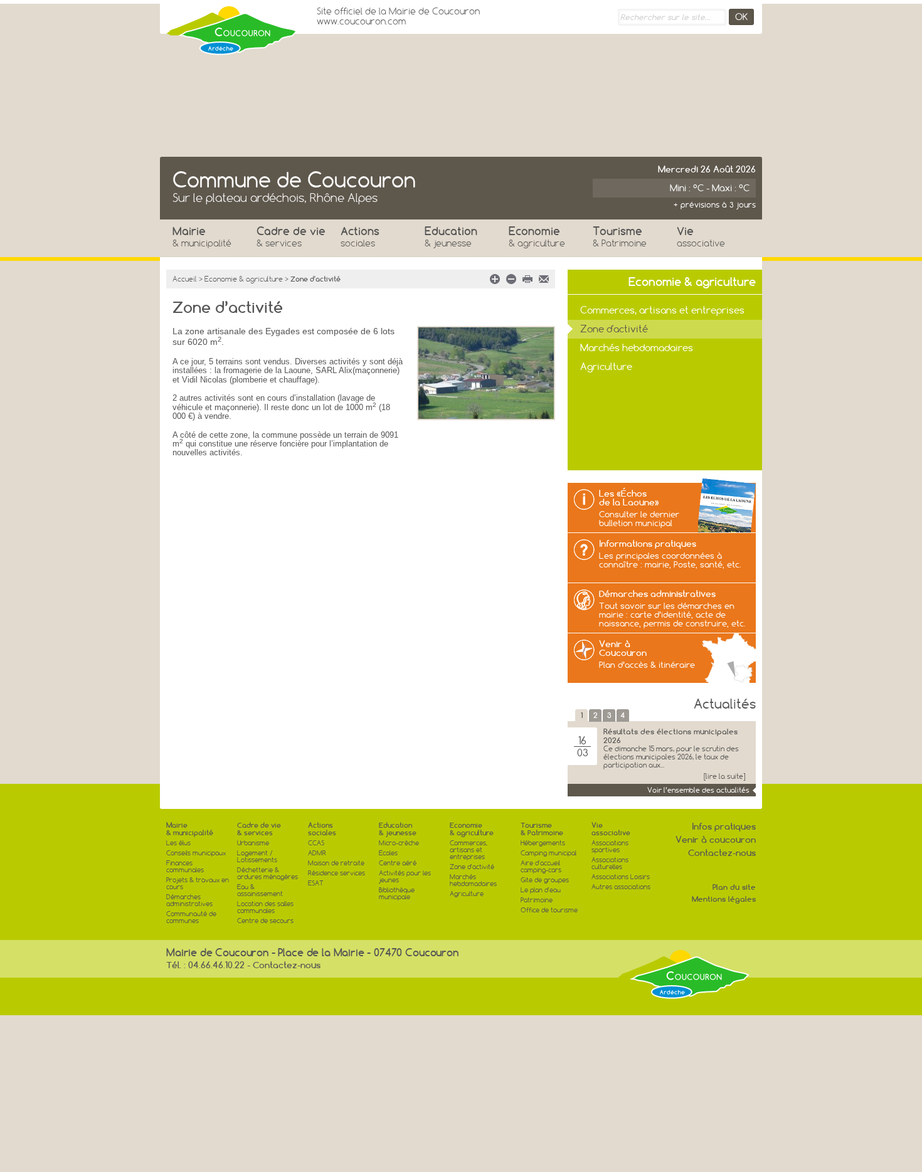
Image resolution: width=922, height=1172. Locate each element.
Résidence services (336, 873)
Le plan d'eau (541, 890)
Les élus (178, 843)
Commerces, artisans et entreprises (662, 310)
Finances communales (185, 866)
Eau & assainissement (260, 890)
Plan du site (734, 887)
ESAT (316, 883)
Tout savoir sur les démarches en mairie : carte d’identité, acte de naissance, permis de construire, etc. (672, 614)
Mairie (201, 236)
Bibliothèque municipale (397, 893)
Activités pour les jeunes (405, 876)
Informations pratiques (647, 543)
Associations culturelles (609, 863)
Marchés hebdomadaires (636, 348)
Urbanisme (253, 843)
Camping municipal (548, 853)
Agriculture (606, 366)
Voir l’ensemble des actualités (698, 790)
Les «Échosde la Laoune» (629, 498)
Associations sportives (609, 846)
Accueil (184, 279)
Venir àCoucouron (623, 648)
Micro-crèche (399, 843)
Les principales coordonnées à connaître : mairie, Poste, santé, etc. (670, 560)
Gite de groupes (545, 880)
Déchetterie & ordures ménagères (267, 873)
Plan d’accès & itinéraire (647, 665)
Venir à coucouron (716, 839)
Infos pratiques (724, 826)
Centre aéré (397, 863)
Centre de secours (265, 921)
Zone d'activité (614, 329)
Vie (701, 236)
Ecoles (388, 853)
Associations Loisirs (620, 877)
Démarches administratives (657, 593)
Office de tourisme (549, 910)
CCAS (316, 843)
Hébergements (543, 843)
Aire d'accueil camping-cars (541, 866)
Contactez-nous (722, 852)
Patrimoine (537, 900)
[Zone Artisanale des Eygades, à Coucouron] (486, 379)
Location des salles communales (265, 907)
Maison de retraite (336, 863)
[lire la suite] (724, 777)
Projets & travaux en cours (197, 883)
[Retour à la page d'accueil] (232, 27)
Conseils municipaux (196, 853)
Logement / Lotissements (257, 856)
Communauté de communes (191, 917)
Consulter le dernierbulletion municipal (639, 518)
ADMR (317, 853)
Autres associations (620, 887)
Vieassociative (610, 829)
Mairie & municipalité (189, 829)
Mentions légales (724, 899)
